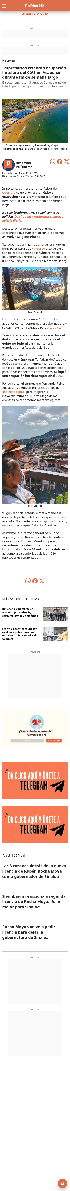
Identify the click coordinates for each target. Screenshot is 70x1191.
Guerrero (8, 192)
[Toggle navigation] (4, 6)
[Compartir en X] (66, 161)
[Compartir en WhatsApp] (52, 161)
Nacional (9, 60)
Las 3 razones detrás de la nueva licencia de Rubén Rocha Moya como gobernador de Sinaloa (34, 871)
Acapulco (38, 248)
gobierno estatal (13, 392)
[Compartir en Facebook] (59, 161)
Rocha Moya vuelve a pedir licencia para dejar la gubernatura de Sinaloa (28, 932)
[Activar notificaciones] (62, 1183)
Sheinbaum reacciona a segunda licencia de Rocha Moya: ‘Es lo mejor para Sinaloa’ (34, 901)
